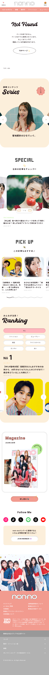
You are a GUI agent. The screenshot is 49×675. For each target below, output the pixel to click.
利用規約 (6, 609)
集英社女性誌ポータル (35, 609)
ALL (24, 331)
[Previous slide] (19, 210)
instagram (5, 519)
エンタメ (14, 348)
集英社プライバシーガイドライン (13, 611)
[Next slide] (30, 210)
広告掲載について (8, 614)
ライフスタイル (35, 342)
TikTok (13, 519)
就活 (13, 342)
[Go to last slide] (5, 397)
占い (35, 348)
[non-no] (24, 3)
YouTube (43, 519)
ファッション (32, 9)
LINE (28, 519)
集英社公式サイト (33, 606)
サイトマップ (7, 604)
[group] (24, 397)
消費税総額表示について (35, 604)
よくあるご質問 (8, 606)
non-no (24, 597)
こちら (19, 626)
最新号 (23, 9)
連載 (16, 9)
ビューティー (44, 9)
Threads (35, 519)
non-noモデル (7, 9)
